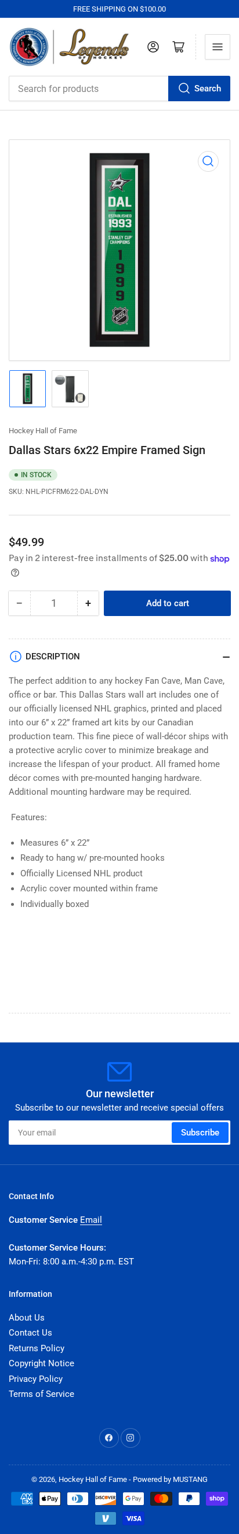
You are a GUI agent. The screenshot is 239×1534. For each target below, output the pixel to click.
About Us (27, 1317)
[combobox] (119, 88)
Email (91, 1220)
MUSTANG (190, 1479)
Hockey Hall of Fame (43, 430)
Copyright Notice (41, 1363)
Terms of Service (41, 1394)
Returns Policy (36, 1348)
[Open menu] (217, 47)
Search (207, 88)
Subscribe (200, 1132)
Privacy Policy (36, 1379)
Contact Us (30, 1333)
